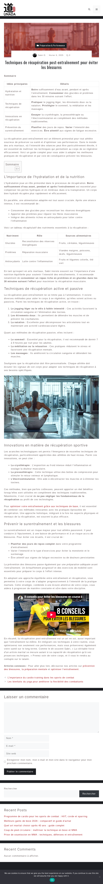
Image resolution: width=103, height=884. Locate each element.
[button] (89, 9)
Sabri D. (42, 55)
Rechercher (10, 788)
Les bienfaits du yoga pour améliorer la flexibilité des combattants (45, 681)
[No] (99, 877)
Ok (52, 880)
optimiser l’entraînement (65, 669)
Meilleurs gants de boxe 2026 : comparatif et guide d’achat (37, 821)
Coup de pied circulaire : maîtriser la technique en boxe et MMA (40, 830)
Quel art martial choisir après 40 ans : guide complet (34, 825)
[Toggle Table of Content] (16, 168)
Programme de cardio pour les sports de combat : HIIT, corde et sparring (45, 816)
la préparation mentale (34, 669)
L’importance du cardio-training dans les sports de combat (41, 677)
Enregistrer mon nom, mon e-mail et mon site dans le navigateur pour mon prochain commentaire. (49, 762)
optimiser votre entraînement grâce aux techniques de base (44, 506)
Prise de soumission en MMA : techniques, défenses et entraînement (43, 834)
